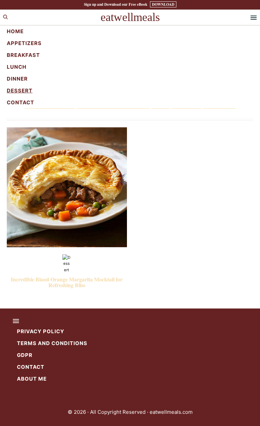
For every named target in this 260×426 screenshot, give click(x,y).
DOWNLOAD (163, 4)
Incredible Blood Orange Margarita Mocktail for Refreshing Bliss (67, 282)
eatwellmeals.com (171, 412)
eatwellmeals (130, 17)
